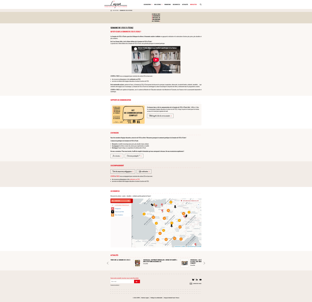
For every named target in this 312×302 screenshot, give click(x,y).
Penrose (177, 298)
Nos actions (115, 10)
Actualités (185, 4)
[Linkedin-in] (197, 280)
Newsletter (193, 4)
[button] (107, 263)
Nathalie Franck (171, 298)
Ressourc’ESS (176, 4)
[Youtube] (200, 280)
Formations (167, 4)
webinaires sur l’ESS (135, 179)
